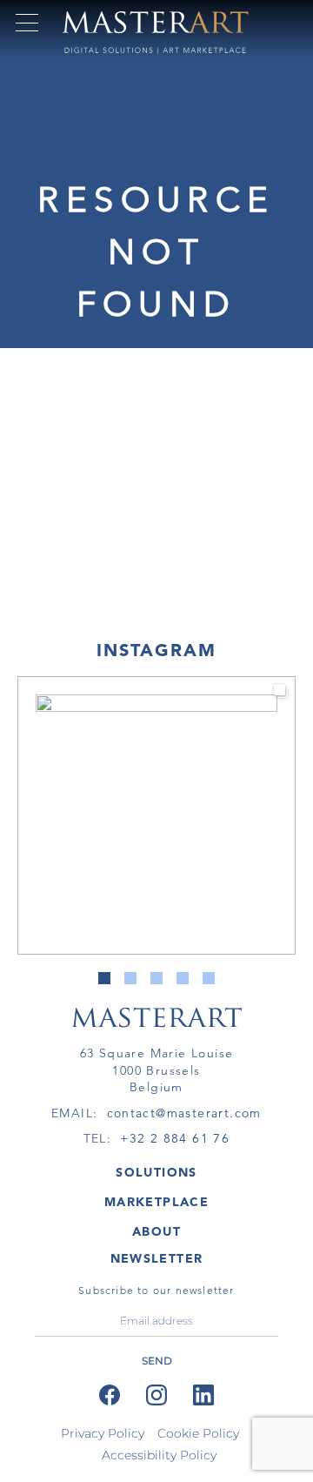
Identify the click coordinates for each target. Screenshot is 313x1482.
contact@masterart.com (184, 1113)
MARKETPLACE (156, 1202)
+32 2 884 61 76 (175, 1138)
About (156, 1231)
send (157, 1360)
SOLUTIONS (156, 1172)
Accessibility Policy (159, 1455)
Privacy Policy (102, 1433)
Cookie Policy (198, 1433)
